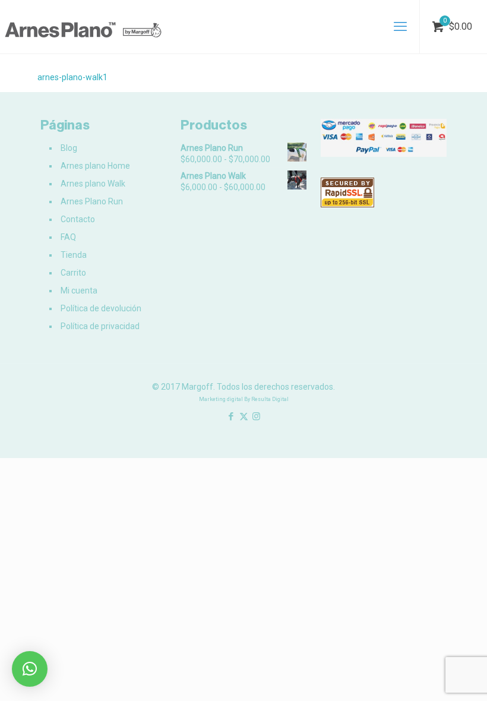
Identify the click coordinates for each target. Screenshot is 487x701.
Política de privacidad (100, 326)
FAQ (68, 237)
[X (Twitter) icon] (243, 416)
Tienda (74, 255)
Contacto (78, 219)
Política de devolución (101, 308)
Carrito (73, 272)
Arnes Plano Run (92, 201)
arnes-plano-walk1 (72, 77)
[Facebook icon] (231, 416)
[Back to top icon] (430, 676)
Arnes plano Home (95, 165)
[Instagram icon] (256, 416)
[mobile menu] (400, 27)
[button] (30, 669)
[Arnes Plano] (83, 26)
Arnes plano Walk (93, 183)
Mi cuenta (79, 290)
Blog (69, 148)
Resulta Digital (270, 399)
